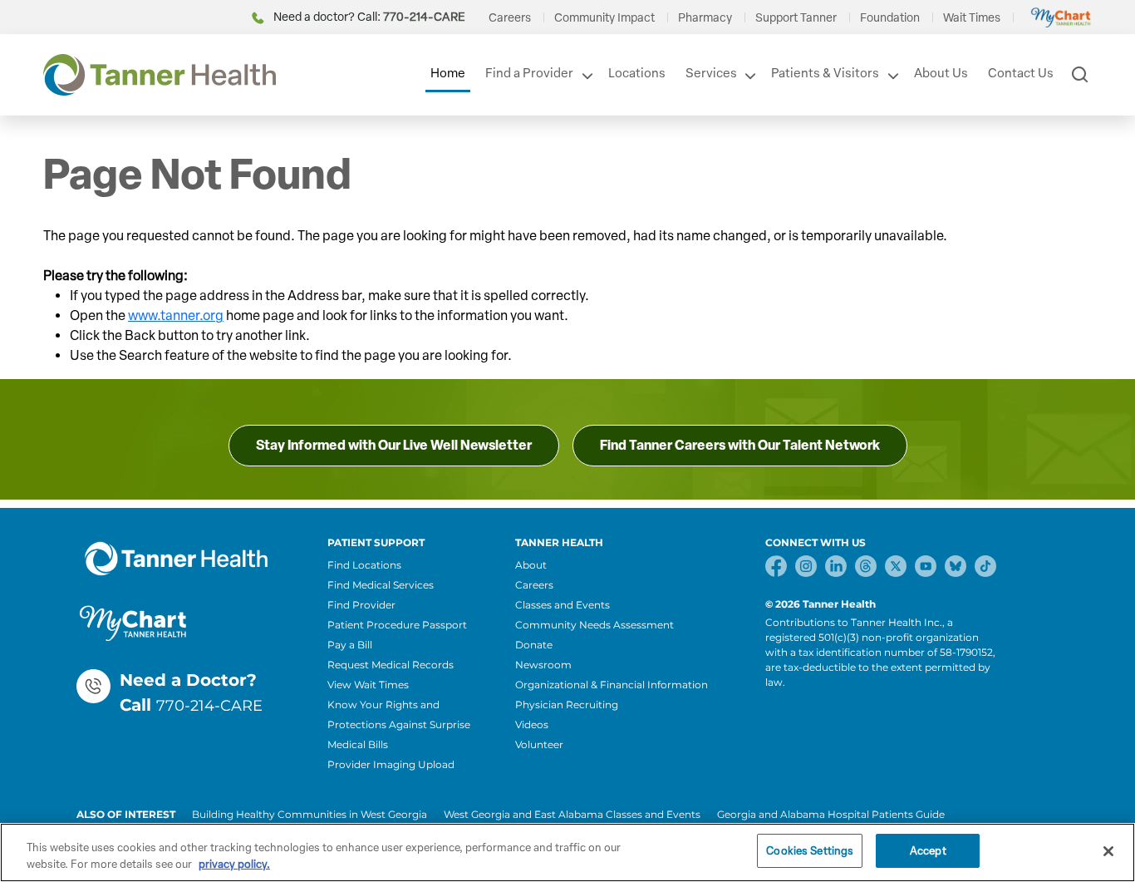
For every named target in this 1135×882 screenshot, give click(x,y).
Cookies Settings (809, 851)
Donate (534, 644)
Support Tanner (796, 18)
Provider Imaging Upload (390, 764)
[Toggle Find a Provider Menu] (585, 75)
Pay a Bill (349, 644)
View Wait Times (368, 684)
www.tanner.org (176, 315)
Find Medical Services (380, 585)
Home (447, 73)
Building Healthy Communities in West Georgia (309, 814)
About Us (941, 73)
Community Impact (604, 18)
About (531, 565)
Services (711, 73)
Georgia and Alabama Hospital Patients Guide (831, 814)
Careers (510, 18)
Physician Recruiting (566, 704)
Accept (928, 851)
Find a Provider (529, 73)
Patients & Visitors (825, 73)
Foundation (890, 18)
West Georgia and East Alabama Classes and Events (572, 814)
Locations (637, 73)
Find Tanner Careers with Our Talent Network (740, 445)
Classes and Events (562, 605)
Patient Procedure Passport (397, 624)
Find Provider (361, 605)
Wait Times (971, 18)
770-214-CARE (209, 706)
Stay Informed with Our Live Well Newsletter (394, 445)
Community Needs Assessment (594, 624)
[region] (567, 852)
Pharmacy (705, 18)
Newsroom (543, 664)
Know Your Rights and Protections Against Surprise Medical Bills (398, 724)
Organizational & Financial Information (611, 684)
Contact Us (1021, 73)
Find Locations (364, 565)
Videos (531, 724)
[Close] (1108, 851)
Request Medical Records (390, 664)
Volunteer (539, 744)
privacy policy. (234, 864)
